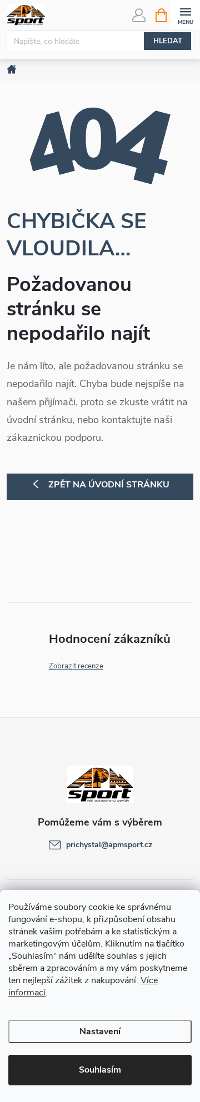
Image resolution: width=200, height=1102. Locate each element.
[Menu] (185, 14)
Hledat (167, 41)
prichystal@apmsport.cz (109, 844)
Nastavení (100, 1031)
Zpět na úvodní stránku (108, 485)
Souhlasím (100, 1070)
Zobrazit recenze (76, 666)
